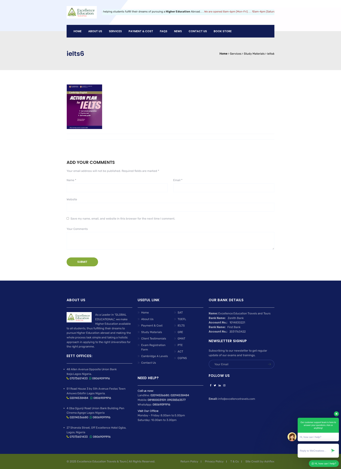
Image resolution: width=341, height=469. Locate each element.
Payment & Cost (152, 325)
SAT (180, 312)
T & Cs (234, 461)
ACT (180, 351)
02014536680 (79, 417)
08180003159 (157, 400)
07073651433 (79, 378)
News (178, 31)
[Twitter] (215, 386)
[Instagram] (223, 386)
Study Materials (151, 332)
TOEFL (182, 319)
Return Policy (189, 461)
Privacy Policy (214, 461)
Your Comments (77, 229)
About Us (147, 319)
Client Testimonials (153, 338)
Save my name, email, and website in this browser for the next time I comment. (123, 218)
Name (71, 180)
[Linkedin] (219, 386)
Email (177, 180)
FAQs (163, 31)
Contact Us (198, 31)
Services (115, 31)
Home (78, 31)
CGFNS (182, 358)
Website (72, 199)
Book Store (223, 31)
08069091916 (101, 378)
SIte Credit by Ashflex (259, 461)
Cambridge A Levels (154, 356)
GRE (180, 332)
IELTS (181, 325)
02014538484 (78, 398)
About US (95, 31)
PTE (180, 345)
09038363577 (176, 400)
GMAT (181, 338)
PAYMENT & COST (141, 31)
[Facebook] (211, 386)
